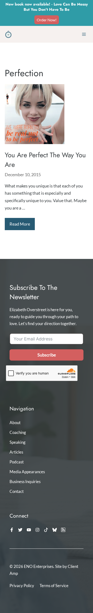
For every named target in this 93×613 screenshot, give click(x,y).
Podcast (17, 461)
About (15, 422)
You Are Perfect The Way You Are (45, 159)
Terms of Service (54, 585)
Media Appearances (27, 471)
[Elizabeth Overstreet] (8, 34)
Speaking (18, 442)
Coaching (18, 432)
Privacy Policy (22, 585)
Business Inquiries (25, 481)
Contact (17, 491)
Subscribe (46, 354)
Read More (20, 224)
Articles (16, 452)
